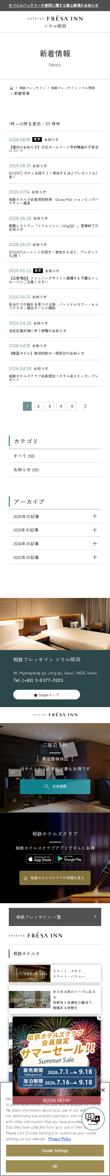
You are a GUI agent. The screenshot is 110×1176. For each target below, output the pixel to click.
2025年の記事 (26, 530)
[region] (55, 1129)
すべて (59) (24, 456)
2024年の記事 (26, 543)
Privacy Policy (59, 1138)
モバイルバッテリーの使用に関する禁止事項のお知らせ (53, 5)
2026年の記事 (26, 516)
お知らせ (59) (26, 469)
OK (55, 1166)
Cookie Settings (55, 1150)
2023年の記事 (26, 557)
